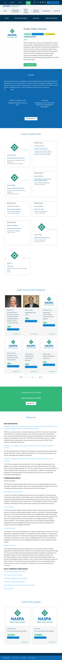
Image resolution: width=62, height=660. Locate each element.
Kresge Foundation (9, 545)
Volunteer (12, 2)
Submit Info (30, 403)
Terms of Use (16, 657)
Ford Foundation (9, 507)
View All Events (30, 118)
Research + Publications (36, 11)
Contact (24, 657)
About (5, 11)
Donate (20, 2)
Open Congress (8, 588)
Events (8, 89)
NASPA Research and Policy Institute (15, 571)
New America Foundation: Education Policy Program (19, 585)
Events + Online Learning (25, 11)
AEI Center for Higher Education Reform (16, 578)
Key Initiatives (46, 11)
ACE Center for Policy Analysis (13, 575)
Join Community (29, 64)
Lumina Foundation (9, 528)
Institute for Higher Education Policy (14, 582)
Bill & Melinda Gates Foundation (13, 492)
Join (5, 2)
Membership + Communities (15, 11)
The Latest (57, 11)
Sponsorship (32, 657)
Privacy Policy (6, 657)
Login (28, 2)
